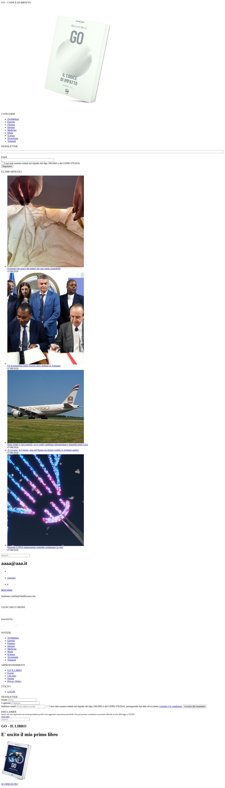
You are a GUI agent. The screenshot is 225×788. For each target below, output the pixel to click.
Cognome (6, 703)
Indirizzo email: (8, 706)
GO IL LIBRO (14, 670)
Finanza (11, 124)
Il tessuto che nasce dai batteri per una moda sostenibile (33, 268)
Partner (10, 678)
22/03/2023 (11, 578)
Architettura (13, 119)
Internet (11, 127)
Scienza (11, 135)
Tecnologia (12, 138)
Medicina (11, 130)
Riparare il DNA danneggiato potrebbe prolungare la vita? (35, 547)
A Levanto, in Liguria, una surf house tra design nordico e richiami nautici (43, 450)
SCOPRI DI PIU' (9, 784)
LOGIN (11, 691)
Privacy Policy (14, 681)
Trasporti (11, 141)
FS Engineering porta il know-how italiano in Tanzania (33, 365)
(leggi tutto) (5, 717)
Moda (10, 133)
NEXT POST (6, 590)
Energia (11, 122)
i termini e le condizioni (170, 706)
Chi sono (11, 675)
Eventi (10, 673)
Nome (4, 699)
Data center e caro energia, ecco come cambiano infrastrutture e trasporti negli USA (47, 444)
